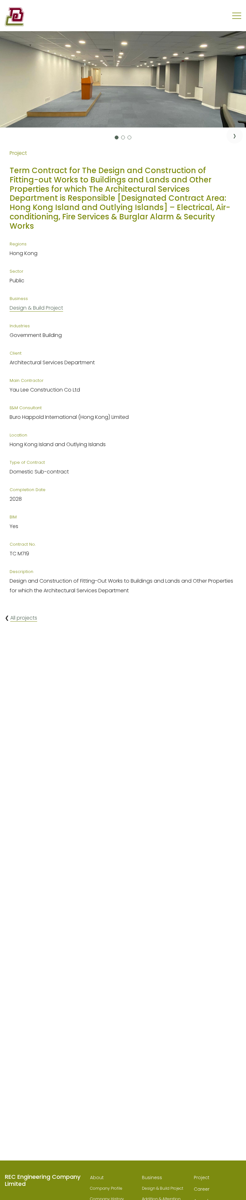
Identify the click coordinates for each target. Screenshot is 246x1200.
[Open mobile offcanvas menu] (236, 16)
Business (152, 1177)
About (97, 1177)
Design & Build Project (36, 308)
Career (201, 1189)
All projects (23, 618)
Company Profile (106, 1188)
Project (201, 1177)
